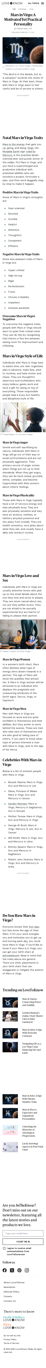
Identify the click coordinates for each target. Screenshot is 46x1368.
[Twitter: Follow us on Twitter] (12, 1270)
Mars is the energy (14, 144)
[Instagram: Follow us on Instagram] (27, 1270)
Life (14, 9)
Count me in (23, 1241)
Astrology (22, 9)
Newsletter (9, 1287)
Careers (8, 1296)
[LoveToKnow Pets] (14, 1325)
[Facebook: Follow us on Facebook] (5, 1270)
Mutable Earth (11, 151)
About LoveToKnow (14, 1282)
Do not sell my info (12, 1335)
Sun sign (34, 926)
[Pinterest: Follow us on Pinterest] (19, 1270)
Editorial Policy (11, 1291)
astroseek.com (11, 955)
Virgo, (30, 147)
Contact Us (10, 1300)
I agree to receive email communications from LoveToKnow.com (19, 1251)
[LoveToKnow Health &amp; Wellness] (14, 1318)
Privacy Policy (10, 1339)
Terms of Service (11, 1343)
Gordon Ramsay (17, 803)
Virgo (31, 9)
